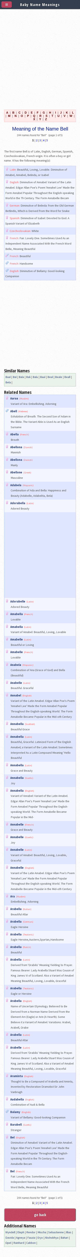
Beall (67, 377)
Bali (28, 377)
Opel (8, 1243)
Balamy (15, 1112)
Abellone (16, 472)
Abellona (16, 447)
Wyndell (10, 1232)
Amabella (16, 614)
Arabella (16, 909)
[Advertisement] (40, 58)
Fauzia (31, 1237)
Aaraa (14, 398)
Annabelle (17, 824)
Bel (12, 1137)
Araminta (16, 1076)
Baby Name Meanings (40, 4)
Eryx (40, 1237)
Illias (68, 1232)
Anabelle (16, 683)
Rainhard (18, 1243)
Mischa (42, 1232)
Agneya (20, 1237)
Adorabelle (17, 601)
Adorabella (17, 503)
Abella (14, 434)
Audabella (17, 1099)
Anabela (15, 665)
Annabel (15, 695)
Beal (50, 377)
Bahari (64, 1237)
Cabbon (31, 1243)
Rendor (30, 1232)
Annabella (17, 724)
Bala (21, 377)
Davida (9, 1237)
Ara (12, 896)
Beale (58, 377)
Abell (13, 411)
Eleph (20, 1232)
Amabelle (16, 639)
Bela (8, 382)
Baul (42, 377)
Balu (35, 377)
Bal (15, 377)
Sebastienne (56, 1232)
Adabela (15, 485)
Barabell (16, 1124)
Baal (8, 377)
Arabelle (16, 1047)
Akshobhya (51, 1237)
